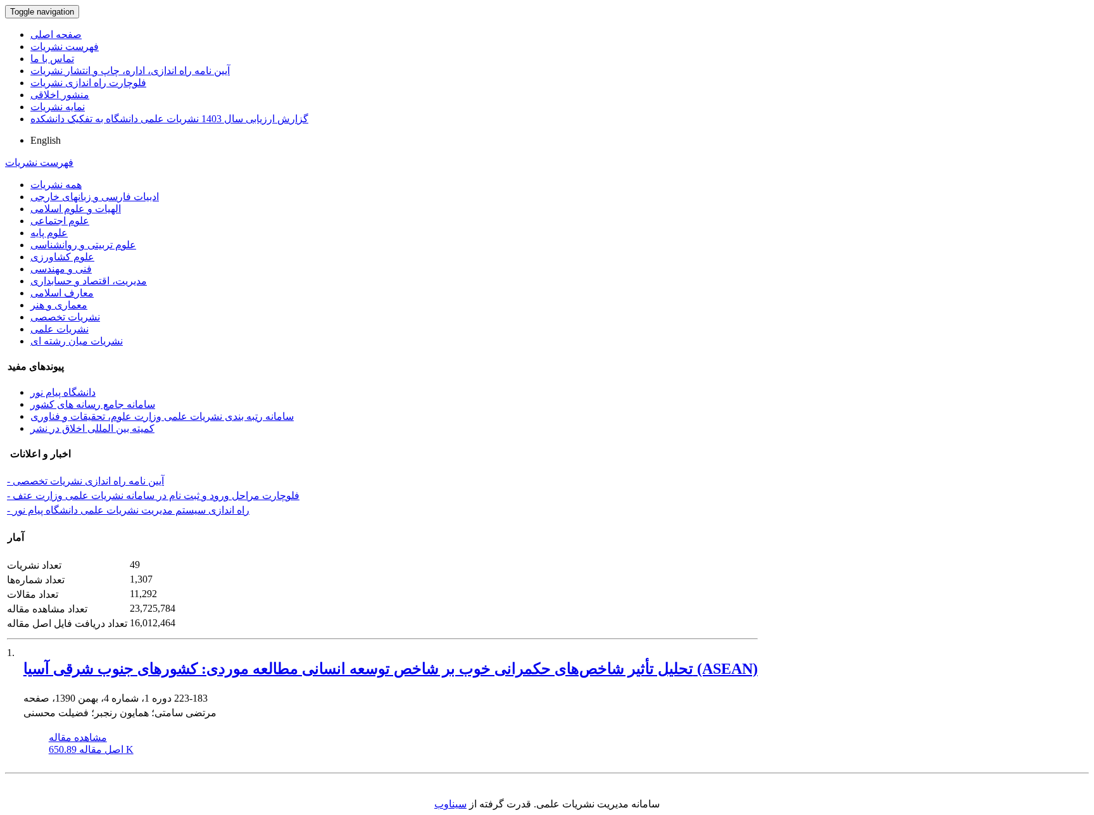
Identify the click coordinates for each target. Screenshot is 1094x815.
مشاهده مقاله (78, 737)
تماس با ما (52, 58)
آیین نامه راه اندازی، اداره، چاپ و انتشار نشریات (130, 70)
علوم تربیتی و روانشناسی (83, 244)
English (45, 140)
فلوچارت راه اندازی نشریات (88, 82)
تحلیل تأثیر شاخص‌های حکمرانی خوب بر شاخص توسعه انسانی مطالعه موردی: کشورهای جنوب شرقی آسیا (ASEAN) (390, 668)
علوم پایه (49, 232)
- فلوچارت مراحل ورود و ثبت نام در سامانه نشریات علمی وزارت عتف (153, 495)
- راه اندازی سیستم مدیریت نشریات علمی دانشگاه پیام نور (128, 510)
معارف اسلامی (62, 292)
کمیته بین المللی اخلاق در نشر (92, 428)
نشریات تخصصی (65, 317)
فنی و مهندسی (61, 268)
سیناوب (450, 804)
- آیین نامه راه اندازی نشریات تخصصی (85, 481)
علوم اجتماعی (59, 220)
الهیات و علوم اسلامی (75, 208)
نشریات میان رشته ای (76, 341)
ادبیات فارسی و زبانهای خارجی (94, 196)
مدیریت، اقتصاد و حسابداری (88, 280)
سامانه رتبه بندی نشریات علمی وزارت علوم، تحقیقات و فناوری (162, 416)
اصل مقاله (91, 749)
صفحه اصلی (56, 34)
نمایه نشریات (57, 106)
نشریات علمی (59, 329)
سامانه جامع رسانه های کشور (92, 404)
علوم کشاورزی (62, 256)
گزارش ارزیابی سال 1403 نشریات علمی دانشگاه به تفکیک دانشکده (169, 118)
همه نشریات (56, 184)
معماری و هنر (58, 305)
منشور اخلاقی (59, 94)
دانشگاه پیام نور (63, 392)
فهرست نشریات (64, 46)
